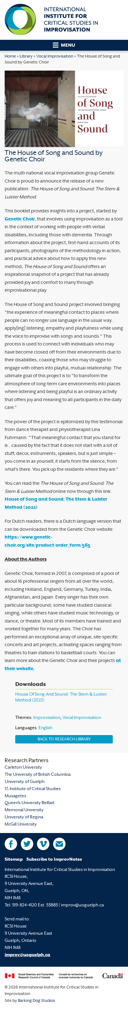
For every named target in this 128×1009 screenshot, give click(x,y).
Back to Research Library (64, 739)
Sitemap (14, 860)
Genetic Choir (20, 219)
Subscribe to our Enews (59, 844)
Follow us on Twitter (27, 844)
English (45, 728)
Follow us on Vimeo (43, 844)
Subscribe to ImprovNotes (54, 860)
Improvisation (46, 718)
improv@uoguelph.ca (27, 955)
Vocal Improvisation (54, 56)
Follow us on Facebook (11, 844)
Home (10, 56)
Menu (68, 46)
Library (26, 56)
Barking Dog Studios (36, 1001)
